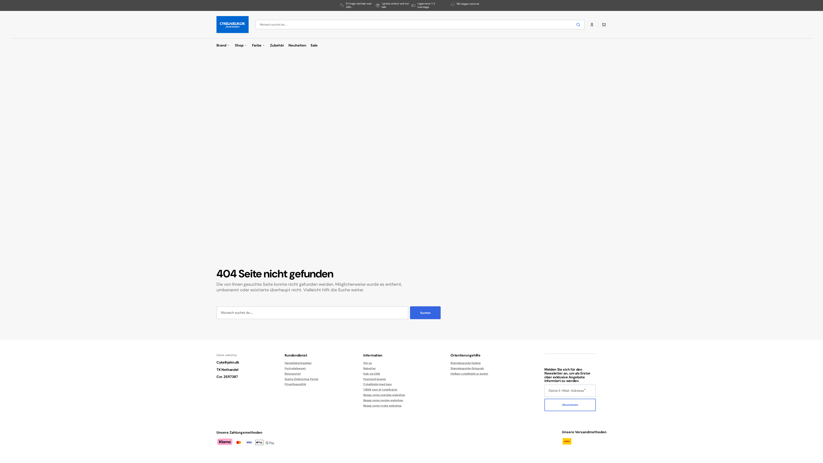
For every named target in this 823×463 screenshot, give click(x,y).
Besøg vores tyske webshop (382, 405)
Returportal (292, 374)
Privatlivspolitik (295, 384)
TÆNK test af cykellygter (380, 389)
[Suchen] (579, 24)
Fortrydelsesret (295, 368)
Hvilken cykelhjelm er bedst (469, 374)
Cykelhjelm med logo (377, 384)
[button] (592, 24)
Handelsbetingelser (298, 363)
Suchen (425, 313)
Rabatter (369, 368)
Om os (367, 363)
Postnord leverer (374, 379)
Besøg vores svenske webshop (384, 395)
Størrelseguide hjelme (466, 363)
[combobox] (420, 24)
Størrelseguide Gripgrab (467, 368)
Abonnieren (570, 405)
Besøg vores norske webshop (383, 400)
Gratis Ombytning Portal (301, 379)
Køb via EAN (371, 374)
